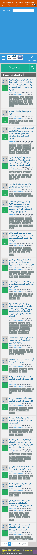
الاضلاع (11, 196)
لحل (11, 454)
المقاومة (19, 103)
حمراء (29, 325)
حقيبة (20, 172)
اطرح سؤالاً (15, 67)
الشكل (30, 196)
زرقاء (17, 325)
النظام (15, 454)
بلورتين (24, 325)
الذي (11, 332)
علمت (14, 271)
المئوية (27, 252)
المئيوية (28, 177)
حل (11, 352)
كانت (11, 495)
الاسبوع (12, 221)
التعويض (26, 476)
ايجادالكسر (26, 330)
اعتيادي (24, 296)
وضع (11, 323)
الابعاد (25, 194)
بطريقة (11, 354)
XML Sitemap (28, 550)
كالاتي (11, 298)
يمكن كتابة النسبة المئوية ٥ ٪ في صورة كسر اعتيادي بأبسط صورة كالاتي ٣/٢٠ (21, 284)
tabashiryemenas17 (18, 94)
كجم (11, 223)
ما (10, 103)
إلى (16, 147)
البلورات (20, 332)
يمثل (18, 177)
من (24, 145)
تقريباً (20, 274)
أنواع (28, 276)
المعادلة (15, 352)
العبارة (15, 493)
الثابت (15, 430)
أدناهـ (16, 330)
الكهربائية (25, 103)
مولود (22, 218)
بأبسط (29, 296)
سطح (11, 276)
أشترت (11, 172)
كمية (19, 150)
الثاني (19, 223)
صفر (31, 352)
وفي (15, 223)
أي (30, 250)
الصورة (24, 391)
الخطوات (15, 349)
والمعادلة (20, 459)
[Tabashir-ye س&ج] (15, 57)
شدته (20, 99)
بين (24, 225)
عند (31, 349)
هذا (26, 196)
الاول (17, 221)
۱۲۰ (25, 101)
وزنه (21, 225)
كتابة (15, 293)
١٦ (31, 221)
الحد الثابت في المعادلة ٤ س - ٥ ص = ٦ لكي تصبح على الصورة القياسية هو (21, 420)
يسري (22, 96)
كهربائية (16, 96)
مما (11, 177)
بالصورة (27, 539)
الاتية (21, 349)
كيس (25, 327)
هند (16, 172)
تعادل (29, 172)
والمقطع (21, 539)
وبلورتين (12, 325)
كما (29, 327)
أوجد (29, 223)
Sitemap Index (12, 549)
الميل (16, 539)
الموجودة (12, 152)
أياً (31, 174)
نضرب (22, 456)
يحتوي (24, 147)
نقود (17, 179)
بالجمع (22, 461)
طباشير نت (4, 553)
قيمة (14, 103)
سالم (15, 323)
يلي (14, 177)
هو (13, 120)
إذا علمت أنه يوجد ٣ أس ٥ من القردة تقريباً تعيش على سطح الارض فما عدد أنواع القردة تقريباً (21, 262)
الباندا (27, 218)
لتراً (21, 145)
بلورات (22, 323)
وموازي (25, 515)
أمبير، (27, 99)
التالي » (24, 544)
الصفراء (26, 332)
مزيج (24, 150)
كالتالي (11, 519)
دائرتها (30, 96)
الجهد (15, 101)
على (29, 147)
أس (29, 271)
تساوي (26, 152)
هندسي (16, 194)
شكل (11, 194)
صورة (15, 296)
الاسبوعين (29, 225)
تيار (11, 99)
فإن (15, 150)
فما (20, 276)
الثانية (25, 459)
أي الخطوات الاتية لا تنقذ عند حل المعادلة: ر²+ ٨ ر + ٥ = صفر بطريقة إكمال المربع (21, 340)
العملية (25, 120)
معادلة (15, 512)
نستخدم (12, 461)
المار (27, 512)
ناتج (17, 120)
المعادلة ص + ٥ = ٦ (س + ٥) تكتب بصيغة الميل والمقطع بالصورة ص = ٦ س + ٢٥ (19, 527)
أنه (18, 271)
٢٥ (31, 539)
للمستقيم (12, 517)
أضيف (11, 145)
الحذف (17, 461)
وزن (18, 218)
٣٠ (16, 371)
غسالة (11, 96)
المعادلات (15, 369)
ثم (29, 459)
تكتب (11, 512)
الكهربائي (20, 101)
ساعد (21, 330)
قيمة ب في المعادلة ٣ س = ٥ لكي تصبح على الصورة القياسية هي (21, 379)
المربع (21, 354)
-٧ (21, 515)
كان (11, 101)
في (26, 96)
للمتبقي (12, 179)
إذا (10, 218)
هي (11, 393)
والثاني (11, 227)
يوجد (22, 271)
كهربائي (15, 99)
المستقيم (21, 512)
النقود (27, 174)
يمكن (11, 293)
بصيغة (11, 539)
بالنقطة (11, 515)
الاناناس (12, 147)
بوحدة (30, 103)
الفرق (16, 225)
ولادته (24, 221)
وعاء (20, 147)
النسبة (22, 177)
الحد (11, 430)
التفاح (11, 150)
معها (19, 174)
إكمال (17, 354)
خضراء (16, 327)
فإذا (32, 99)
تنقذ (27, 349)
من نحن (4, 551)
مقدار (11, 225)
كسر (19, 296)
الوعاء (21, 152)
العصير (28, 150)
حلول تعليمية (12, 92)
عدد (30, 194)
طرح (21, 120)
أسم (22, 196)
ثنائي (21, 194)
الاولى (11, 459)
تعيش (24, 274)
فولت (29, 101)
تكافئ (25, 369)
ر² (19, 352)
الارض (16, 276)
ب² (13, 371)
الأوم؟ (11, 106)
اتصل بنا (4, 549)
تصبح (15, 391)
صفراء (27, 323)
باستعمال (21, 476)
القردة (15, 274)
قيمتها (25, 172)
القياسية (30, 391)
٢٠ (18, 298)
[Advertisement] (18, 32)
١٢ (19, 493)
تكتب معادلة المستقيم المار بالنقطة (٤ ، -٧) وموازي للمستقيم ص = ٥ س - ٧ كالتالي (20, 503)
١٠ (25, 371)
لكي (11, 391)
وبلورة (11, 327)
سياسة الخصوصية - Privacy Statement (12, 550)
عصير (28, 145)
